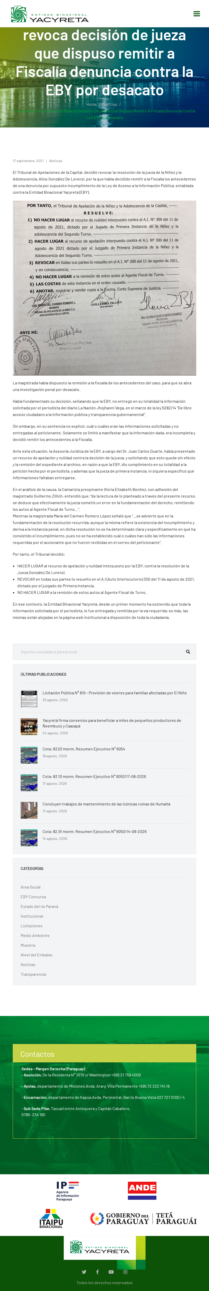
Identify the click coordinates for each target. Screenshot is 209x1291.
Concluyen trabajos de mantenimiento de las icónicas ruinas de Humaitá (106, 803)
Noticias (109, 104)
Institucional (32, 916)
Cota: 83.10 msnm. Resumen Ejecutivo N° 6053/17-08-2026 (94, 776)
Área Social (31, 886)
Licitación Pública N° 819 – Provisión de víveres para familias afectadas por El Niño (115, 692)
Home (91, 104)
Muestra (28, 945)
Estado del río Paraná (39, 906)
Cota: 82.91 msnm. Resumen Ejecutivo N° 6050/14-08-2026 (95, 831)
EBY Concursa (33, 896)
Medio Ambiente (35, 935)
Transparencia (33, 974)
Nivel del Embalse (37, 954)
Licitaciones (32, 925)
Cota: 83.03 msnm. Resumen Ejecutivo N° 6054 (84, 748)
